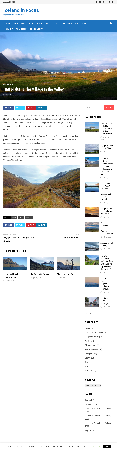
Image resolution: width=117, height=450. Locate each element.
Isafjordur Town (92, 336)
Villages (29, 218)
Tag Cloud (89, 430)
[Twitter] (103, 1)
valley (21, 218)
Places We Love (36, 29)
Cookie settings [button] (95, 446)
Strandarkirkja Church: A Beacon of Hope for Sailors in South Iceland (107, 128)
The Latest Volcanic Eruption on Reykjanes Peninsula (105, 283)
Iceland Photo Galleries (16, 29)
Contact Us (90, 400)
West (31, 23)
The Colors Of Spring (39, 274)
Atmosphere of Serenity (106, 244)
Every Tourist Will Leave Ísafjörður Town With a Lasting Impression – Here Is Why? (106, 262)
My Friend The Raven (66, 274)
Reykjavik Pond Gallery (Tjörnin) (107, 146)
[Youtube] (100, 1)
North (49, 23)
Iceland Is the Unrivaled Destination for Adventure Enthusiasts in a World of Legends (106, 166)
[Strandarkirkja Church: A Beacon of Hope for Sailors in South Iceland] (92, 123)
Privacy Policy (91, 404)
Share (10, 108)
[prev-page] (86, 313)
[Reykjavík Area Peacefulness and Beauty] (92, 209)
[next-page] (90, 313)
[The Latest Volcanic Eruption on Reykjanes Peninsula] (92, 278)
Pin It (32, 108)
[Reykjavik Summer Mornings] (92, 298)
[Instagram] (106, 1)
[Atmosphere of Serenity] (92, 243)
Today (8, 23)
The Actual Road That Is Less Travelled (13, 275)
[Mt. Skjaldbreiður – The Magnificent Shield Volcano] (92, 223)
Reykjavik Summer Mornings (104, 301)
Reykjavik (67, 23)
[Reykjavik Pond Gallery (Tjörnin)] (92, 146)
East (58, 23)
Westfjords (19, 23)
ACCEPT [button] (107, 446)
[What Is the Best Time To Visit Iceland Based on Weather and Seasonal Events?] (92, 184)
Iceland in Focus (21, 10)
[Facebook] (97, 1)
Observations (81, 23)
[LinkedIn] (109, 1)
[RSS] (112, 1)
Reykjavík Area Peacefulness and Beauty (106, 211)
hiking (14, 218)
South (40, 23)
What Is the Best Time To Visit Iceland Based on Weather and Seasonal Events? (105, 191)
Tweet (21, 108)
